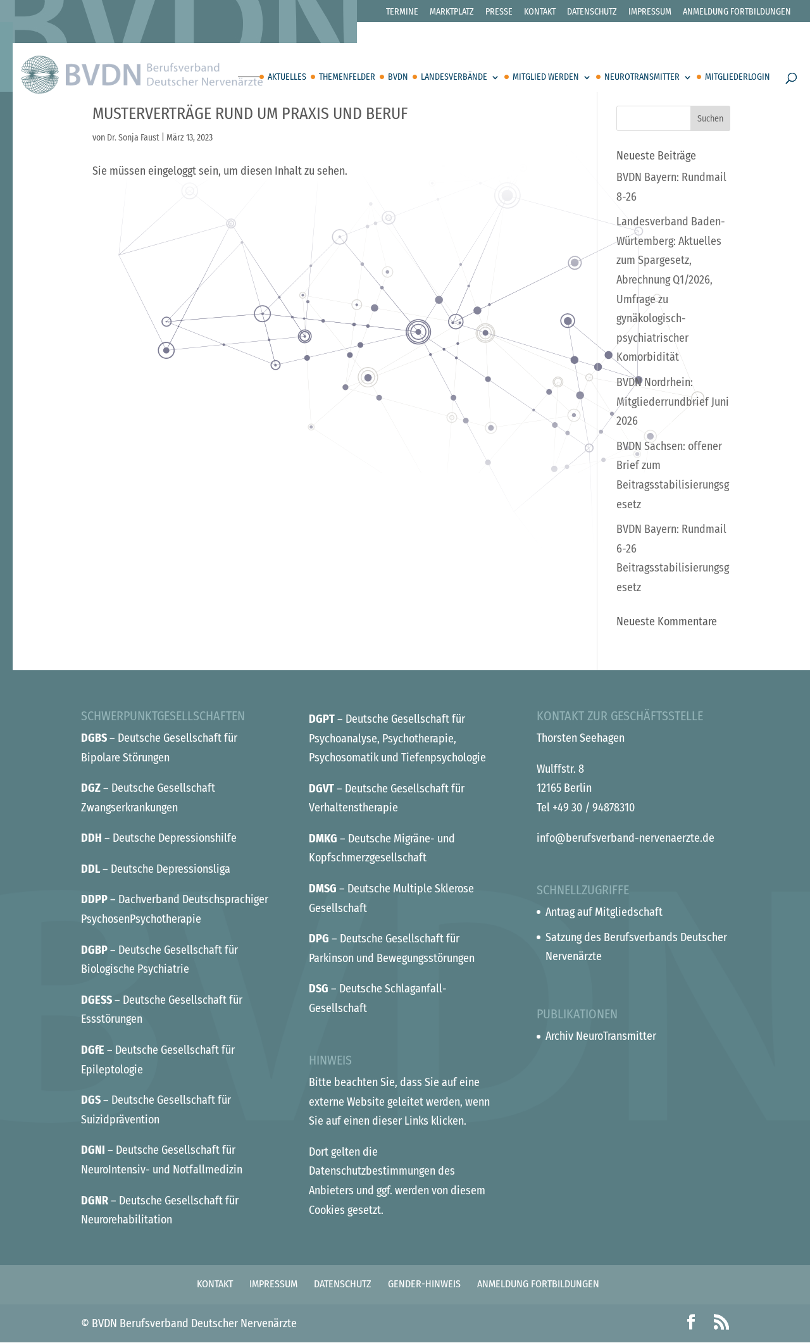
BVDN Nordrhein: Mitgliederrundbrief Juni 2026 (672, 401)
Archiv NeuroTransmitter (600, 1036)
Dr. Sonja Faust (133, 137)
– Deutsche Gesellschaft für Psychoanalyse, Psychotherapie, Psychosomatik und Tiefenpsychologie (397, 738)
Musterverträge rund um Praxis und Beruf (250, 113)
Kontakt (540, 12)
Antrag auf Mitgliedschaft (604, 912)
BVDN (398, 77)
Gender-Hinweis (424, 1284)
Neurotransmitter (642, 77)
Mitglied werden (546, 77)
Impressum (649, 12)
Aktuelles (287, 77)
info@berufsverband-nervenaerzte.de (625, 838)
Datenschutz (592, 12)
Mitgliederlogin (737, 77)
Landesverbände (454, 77)
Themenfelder (347, 77)
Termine (402, 12)
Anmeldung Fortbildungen (737, 12)
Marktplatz (452, 12)
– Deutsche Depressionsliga (155, 869)
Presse (499, 12)
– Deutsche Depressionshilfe (159, 838)
